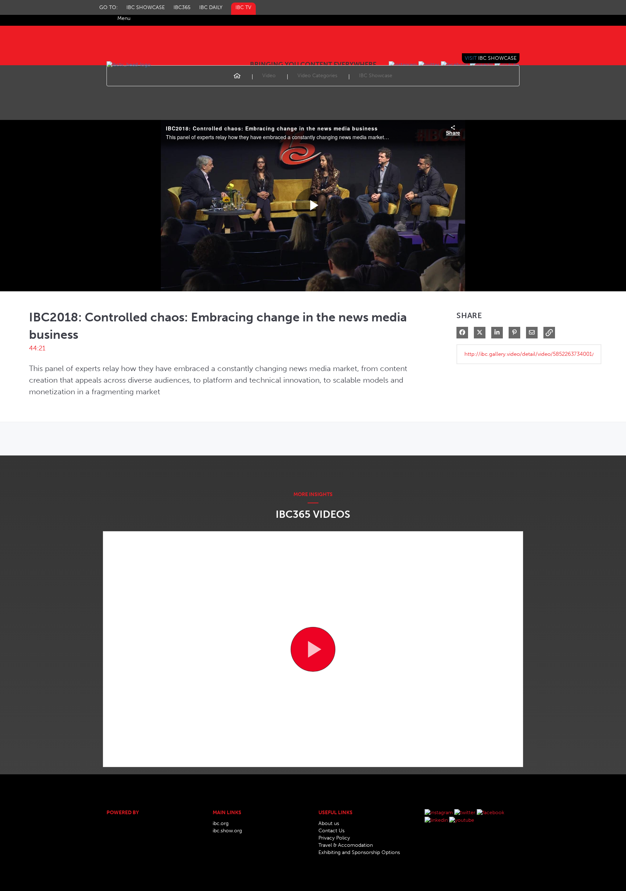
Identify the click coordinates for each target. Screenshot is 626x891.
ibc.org (221, 823)
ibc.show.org (227, 831)
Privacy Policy (334, 838)
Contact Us (331, 831)
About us (328, 823)
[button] (549, 332)
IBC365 (182, 7)
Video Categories (317, 75)
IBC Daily (210, 7)
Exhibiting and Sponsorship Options (359, 852)
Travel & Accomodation (345, 845)
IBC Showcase (145, 7)
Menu (123, 18)
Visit (491, 58)
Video (269, 75)
